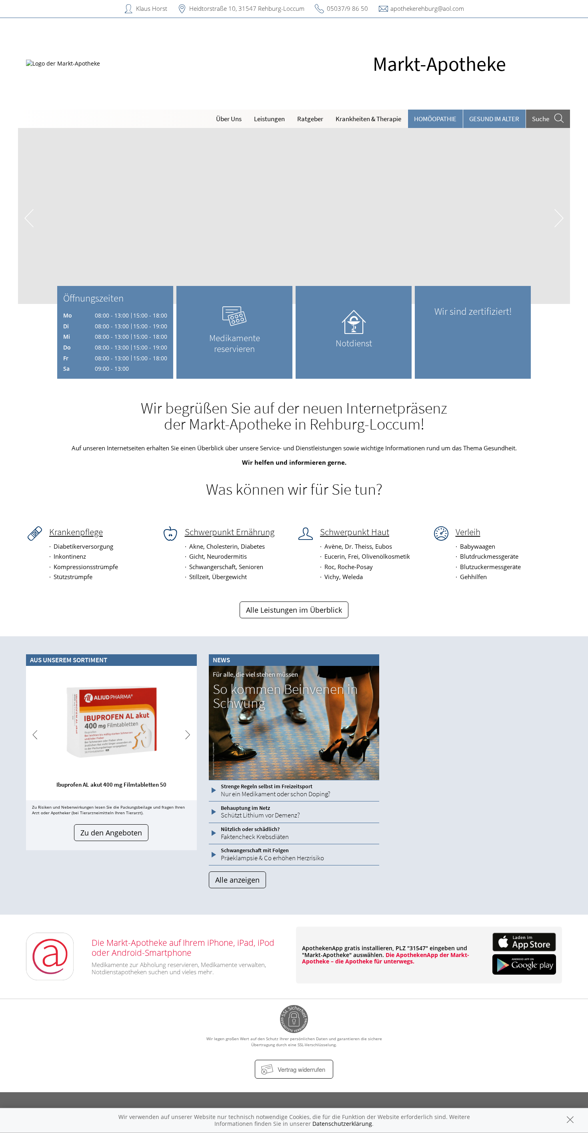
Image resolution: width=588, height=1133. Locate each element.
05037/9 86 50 (347, 8)
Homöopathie (435, 118)
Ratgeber (310, 118)
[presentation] (29, 218)
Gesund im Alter (494, 118)
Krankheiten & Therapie (368, 118)
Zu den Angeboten (111, 832)
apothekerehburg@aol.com (427, 8)
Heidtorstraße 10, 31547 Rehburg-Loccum (246, 8)
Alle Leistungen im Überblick (294, 610)
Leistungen (269, 118)
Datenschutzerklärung (342, 1123)
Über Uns (229, 118)
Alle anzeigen (237, 880)
